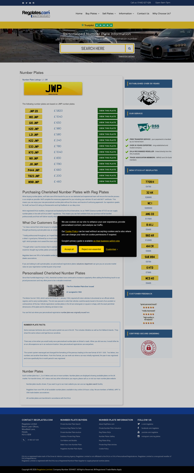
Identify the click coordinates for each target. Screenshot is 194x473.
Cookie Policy (71, 231)
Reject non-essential (91, 249)
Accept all (69, 249)
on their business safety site (106, 241)
